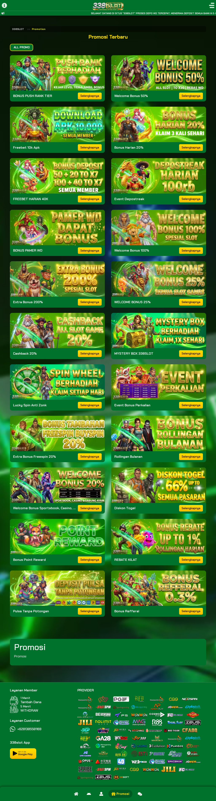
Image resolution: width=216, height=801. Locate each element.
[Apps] (89, 794)
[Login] (101, 794)
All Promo (22, 47)
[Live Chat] (140, 794)
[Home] (76, 794)
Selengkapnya (89, 96)
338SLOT (18, 29)
